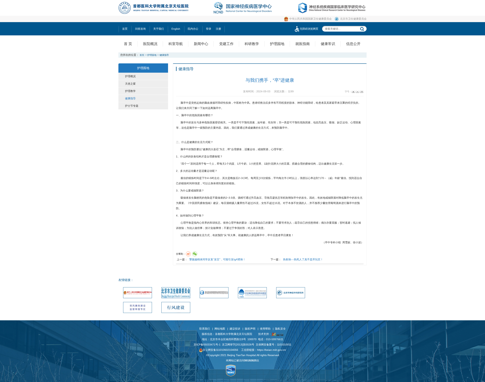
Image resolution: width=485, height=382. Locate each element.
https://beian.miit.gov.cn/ (271, 349)
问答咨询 (140, 28)
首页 (125, 28)
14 (361, 91)
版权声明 (250, 328)
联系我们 (204, 328)
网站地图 (219, 328)
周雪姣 (346, 242)
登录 (208, 28)
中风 (247, 102)
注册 (218, 28)
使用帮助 (265, 328)
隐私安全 (280, 328)
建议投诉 (235, 328)
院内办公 (193, 28)
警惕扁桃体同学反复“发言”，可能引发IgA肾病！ (217, 259)
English (175, 28)
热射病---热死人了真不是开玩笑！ (303, 259)
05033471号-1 (212, 344)
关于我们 (158, 28)
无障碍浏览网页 (309, 28)
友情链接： (126, 280)
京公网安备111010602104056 (220, 349)
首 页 (128, 44)
